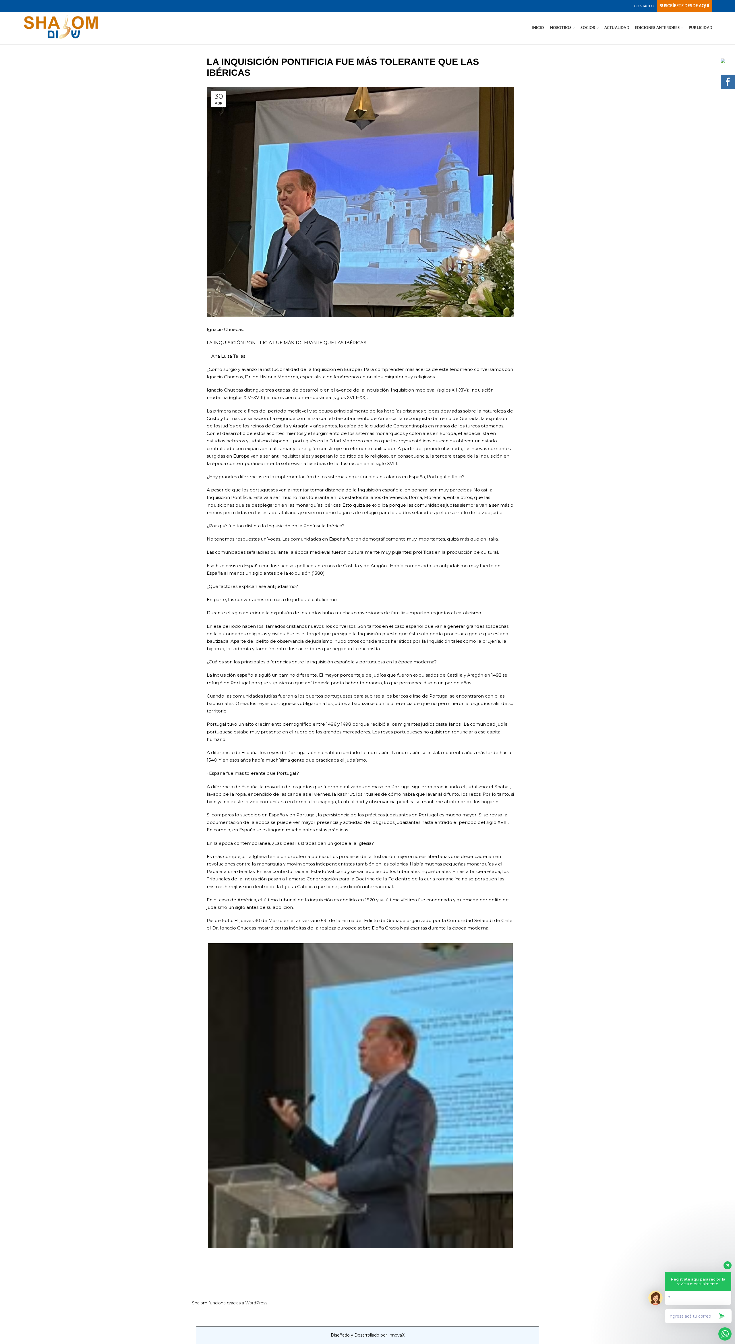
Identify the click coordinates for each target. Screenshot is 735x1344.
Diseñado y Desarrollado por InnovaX (368, 1335)
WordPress (256, 1303)
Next (521, 1095)
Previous (199, 1095)
